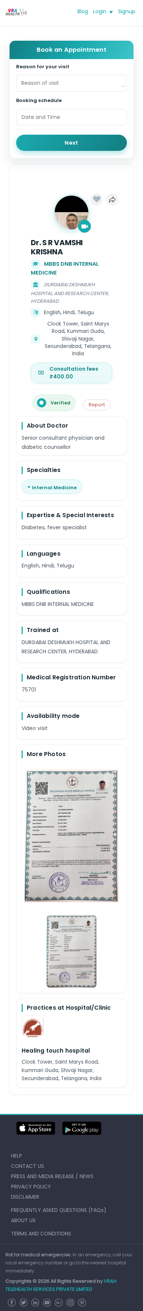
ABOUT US (23, 1220)
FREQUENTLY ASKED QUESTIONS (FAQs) (58, 1210)
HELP (16, 1155)
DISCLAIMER (25, 1197)
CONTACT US (27, 1166)
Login (100, 11)
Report (97, 405)
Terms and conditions (41, 1233)
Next (71, 142)
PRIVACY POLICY (31, 1186)
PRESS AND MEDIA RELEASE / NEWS (52, 1176)
